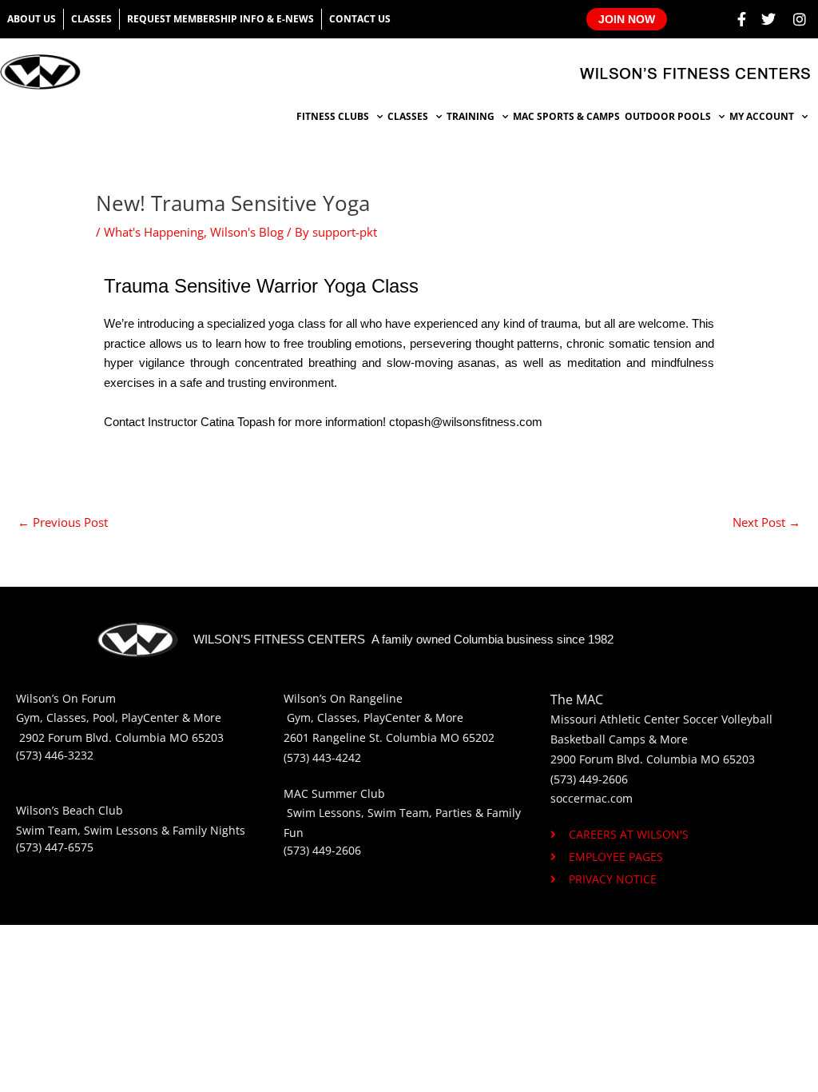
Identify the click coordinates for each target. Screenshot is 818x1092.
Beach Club (92, 810)
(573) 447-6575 (54, 847)
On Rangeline (366, 698)
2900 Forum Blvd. (596, 759)
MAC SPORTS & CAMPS (566, 116)
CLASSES (407, 116)
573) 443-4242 (324, 757)
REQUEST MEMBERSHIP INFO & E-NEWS (220, 19)
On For (80, 698)
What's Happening (154, 232)
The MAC (576, 699)
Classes (91, 19)
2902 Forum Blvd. (67, 737)
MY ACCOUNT (761, 116)
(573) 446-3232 (54, 755)
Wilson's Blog (247, 232)
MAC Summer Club (334, 793)
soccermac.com (591, 798)
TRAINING (470, 116)
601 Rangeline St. (336, 737)
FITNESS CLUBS (332, 116)
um (107, 698)
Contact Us (360, 19)
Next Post (766, 522)
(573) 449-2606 (322, 850)
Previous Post (63, 522)
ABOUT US (31, 19)
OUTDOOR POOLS (668, 116)
